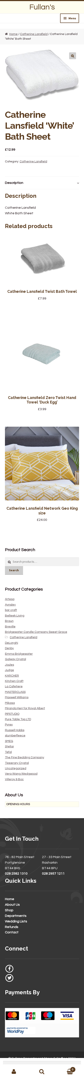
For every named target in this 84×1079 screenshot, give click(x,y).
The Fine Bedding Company (24, 757)
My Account (14, 1071)
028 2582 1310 (16, 873)
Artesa (9, 599)
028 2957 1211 (53, 873)
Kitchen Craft (14, 681)
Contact (12, 932)
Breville (10, 626)
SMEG (9, 741)
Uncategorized (15, 768)
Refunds (11, 927)
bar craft (11, 610)
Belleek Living (14, 615)
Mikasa (10, 702)
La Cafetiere (14, 686)
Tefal (8, 752)
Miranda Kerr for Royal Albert (25, 708)
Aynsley (10, 604)
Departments (15, 915)
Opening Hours (18, 804)
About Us (12, 904)
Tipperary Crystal (17, 763)
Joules (9, 664)
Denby (9, 648)
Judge (9, 670)
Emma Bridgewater (19, 653)
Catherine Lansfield (34, 34)
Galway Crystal (15, 659)
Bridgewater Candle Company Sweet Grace (36, 631)
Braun (9, 621)
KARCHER (12, 675)
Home (13, 34)
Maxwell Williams (16, 697)
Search (14, 570)
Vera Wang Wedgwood (21, 773)
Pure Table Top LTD (18, 719)
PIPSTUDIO (12, 713)
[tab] (42, 183)
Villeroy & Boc (14, 779)
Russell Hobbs (14, 730)
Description (14, 182)
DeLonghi (11, 642)
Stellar (9, 746)
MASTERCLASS (15, 692)
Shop (9, 910)
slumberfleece (15, 735)
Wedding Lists (16, 921)
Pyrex (9, 724)
